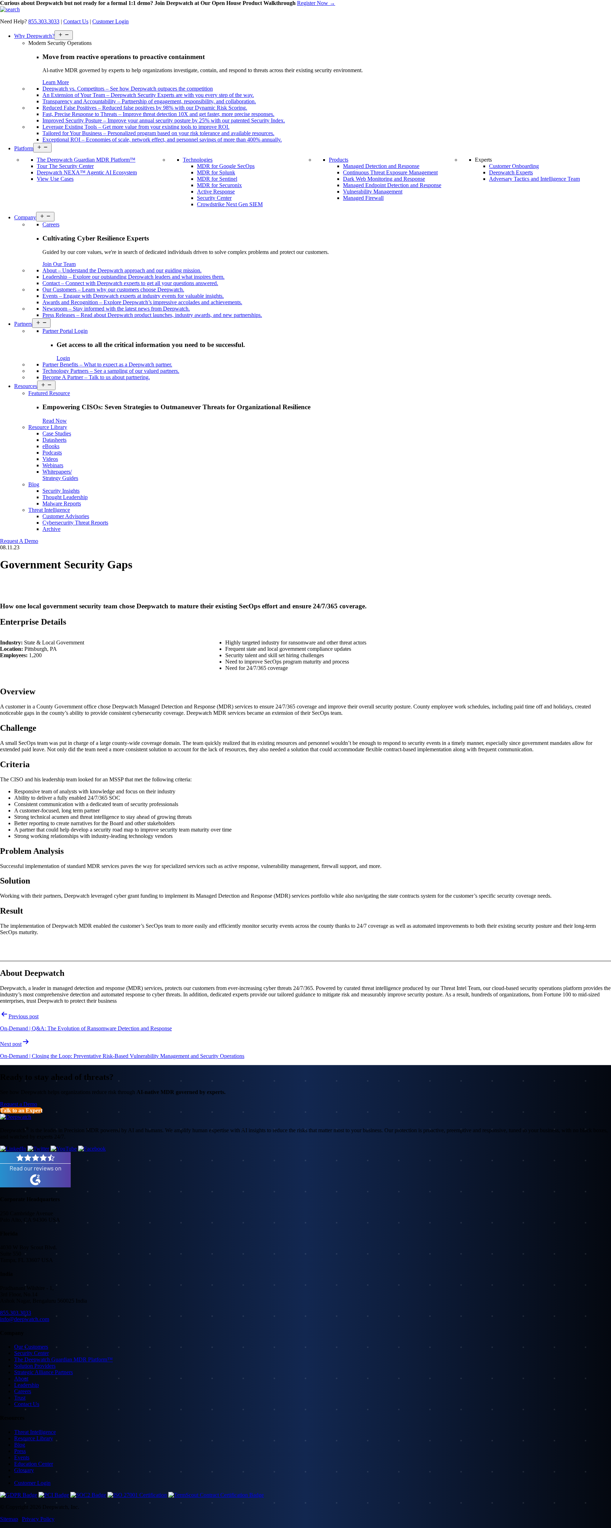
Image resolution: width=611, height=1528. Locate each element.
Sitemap (9, 1519)
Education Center (33, 1464)
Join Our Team (59, 264)
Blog (19, 1445)
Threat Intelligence (35, 1432)
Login (63, 358)
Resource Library (33, 1438)
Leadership (26, 1385)
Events (21, 1457)
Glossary (24, 1470)
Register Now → (316, 3)
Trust (19, 1398)
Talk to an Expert (21, 1110)
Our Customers (31, 1347)
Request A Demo (19, 541)
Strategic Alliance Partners (43, 1372)
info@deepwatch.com (24, 1319)
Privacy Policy (38, 1519)
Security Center (31, 1353)
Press (20, 1451)
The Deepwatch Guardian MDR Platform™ (63, 1359)
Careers (22, 1391)
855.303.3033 (43, 21)
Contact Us (75, 21)
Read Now (54, 421)
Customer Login (110, 21)
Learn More (55, 82)
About (21, 1379)
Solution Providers (35, 1366)
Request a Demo (18, 1104)
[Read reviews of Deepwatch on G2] (35, 1185)
